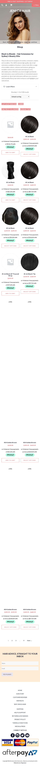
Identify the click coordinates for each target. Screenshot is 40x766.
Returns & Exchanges (20, 716)
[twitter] (22, 735)
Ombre (21, 104)
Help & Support (20, 712)
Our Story (20, 694)
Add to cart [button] (10, 152)
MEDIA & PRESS (20, 726)
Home (20, 690)
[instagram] (17, 735)
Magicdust (23, 763)
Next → (29, 640)
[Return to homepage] (20, 10)
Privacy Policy (20, 719)
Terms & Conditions (20, 723)
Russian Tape (25, 109)
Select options (29, 154)
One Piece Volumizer (10, 109)
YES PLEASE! (7, 674)
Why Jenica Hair (20, 704)
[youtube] (27, 735)
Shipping (20, 709)
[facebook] (13, 735)
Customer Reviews (20, 697)
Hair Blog (20, 701)
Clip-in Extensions (9, 104)
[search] (2, 5)
